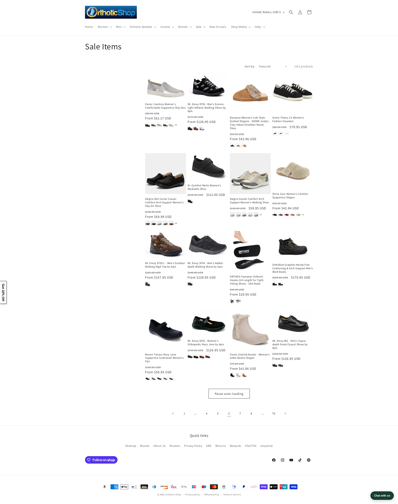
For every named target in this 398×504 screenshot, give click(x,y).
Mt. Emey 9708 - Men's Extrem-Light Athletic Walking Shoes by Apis (207, 108)
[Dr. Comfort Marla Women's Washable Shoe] (208, 166)
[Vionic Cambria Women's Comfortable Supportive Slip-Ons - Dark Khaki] (153, 124)
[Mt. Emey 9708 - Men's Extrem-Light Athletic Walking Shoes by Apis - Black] (190, 128)
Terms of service (232, 494)
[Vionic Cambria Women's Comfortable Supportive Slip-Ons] (165, 85)
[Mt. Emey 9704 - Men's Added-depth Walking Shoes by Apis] (208, 244)
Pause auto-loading (229, 394)
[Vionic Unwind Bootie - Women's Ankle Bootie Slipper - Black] (232, 375)
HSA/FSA (250, 446)
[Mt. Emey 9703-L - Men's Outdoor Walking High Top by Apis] (165, 244)
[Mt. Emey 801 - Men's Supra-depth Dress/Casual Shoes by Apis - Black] (274, 365)
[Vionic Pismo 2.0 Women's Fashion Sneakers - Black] (274, 133)
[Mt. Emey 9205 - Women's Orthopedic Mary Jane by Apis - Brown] (201, 356)
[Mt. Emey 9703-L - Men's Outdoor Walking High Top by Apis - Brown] (147, 283)
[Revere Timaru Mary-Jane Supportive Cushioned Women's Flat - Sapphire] (171, 378)
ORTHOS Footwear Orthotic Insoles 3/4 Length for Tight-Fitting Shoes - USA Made (247, 280)
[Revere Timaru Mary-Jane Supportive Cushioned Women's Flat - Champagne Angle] (153, 378)
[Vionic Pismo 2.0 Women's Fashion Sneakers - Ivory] (286, 133)
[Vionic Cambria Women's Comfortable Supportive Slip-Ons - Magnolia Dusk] (159, 124)
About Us (159, 446)
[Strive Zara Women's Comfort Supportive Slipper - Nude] (298, 214)
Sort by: (250, 66)
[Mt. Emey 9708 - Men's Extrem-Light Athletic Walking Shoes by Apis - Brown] (195, 128)
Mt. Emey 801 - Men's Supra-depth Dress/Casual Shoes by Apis (290, 344)
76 (273, 413)
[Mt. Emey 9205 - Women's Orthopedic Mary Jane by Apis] (208, 322)
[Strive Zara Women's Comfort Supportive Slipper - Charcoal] (280, 214)
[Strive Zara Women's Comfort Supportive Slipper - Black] (274, 214)
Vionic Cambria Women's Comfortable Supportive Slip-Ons (165, 106)
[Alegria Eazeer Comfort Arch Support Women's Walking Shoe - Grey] (238, 214)
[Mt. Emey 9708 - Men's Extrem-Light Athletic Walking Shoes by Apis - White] (201, 128)
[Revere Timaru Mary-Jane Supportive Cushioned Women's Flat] (165, 329)
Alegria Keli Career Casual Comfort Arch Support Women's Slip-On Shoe (164, 202)
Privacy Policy (193, 446)
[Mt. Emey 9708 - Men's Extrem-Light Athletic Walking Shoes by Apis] (208, 85)
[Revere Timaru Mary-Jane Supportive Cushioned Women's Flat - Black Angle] (147, 378)
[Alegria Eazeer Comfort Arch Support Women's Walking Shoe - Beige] (232, 214)
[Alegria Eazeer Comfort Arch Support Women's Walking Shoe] (250, 173)
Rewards (235, 446)
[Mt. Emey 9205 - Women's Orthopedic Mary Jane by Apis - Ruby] (207, 356)
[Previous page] (173, 413)
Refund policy (211, 494)
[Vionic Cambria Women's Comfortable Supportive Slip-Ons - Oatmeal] (171, 124)
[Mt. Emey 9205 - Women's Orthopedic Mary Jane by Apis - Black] (190, 356)
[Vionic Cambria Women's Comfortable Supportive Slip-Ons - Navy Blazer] (165, 124)
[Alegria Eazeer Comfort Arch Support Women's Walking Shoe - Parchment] (250, 214)
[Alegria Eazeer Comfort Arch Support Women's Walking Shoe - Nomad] (244, 214)
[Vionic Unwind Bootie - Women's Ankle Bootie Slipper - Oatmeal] (238, 375)
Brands (145, 446)
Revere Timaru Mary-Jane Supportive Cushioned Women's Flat (164, 358)
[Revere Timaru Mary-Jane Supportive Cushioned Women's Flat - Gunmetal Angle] (159, 378)
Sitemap (130, 446)
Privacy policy (192, 494)
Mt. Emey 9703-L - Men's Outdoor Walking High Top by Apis (165, 265)
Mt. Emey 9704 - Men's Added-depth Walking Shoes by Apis (206, 265)
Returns (220, 446)
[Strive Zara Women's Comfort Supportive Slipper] (292, 171)
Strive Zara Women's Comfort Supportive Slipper (290, 195)
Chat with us (382, 495)
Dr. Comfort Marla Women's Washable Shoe (204, 187)
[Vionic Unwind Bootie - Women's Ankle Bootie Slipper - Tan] (244, 375)
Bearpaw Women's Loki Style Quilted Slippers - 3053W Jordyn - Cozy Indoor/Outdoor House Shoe (250, 123)
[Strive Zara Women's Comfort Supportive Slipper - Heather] (292, 214)
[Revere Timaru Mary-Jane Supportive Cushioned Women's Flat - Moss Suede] (165, 378)
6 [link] (229, 413)
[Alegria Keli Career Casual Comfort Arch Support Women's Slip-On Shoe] (165, 173)
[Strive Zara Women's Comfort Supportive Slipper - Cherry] (286, 214)
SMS (208, 446)
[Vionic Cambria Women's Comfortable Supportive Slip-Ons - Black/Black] (147, 124)
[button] (104, 26)
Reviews (175, 446)
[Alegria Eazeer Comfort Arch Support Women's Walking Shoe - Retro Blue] (256, 214)
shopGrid (266, 446)
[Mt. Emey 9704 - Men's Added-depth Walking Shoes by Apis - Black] (190, 283)
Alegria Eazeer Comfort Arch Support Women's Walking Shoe (249, 200)
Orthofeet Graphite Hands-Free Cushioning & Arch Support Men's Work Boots (292, 268)
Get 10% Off (3, 292)
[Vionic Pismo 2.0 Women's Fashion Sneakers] (292, 92)
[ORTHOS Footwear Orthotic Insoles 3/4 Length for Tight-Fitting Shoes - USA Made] (250, 251)
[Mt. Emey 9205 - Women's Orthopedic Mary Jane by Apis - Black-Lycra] (195, 356)
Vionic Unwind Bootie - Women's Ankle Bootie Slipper (250, 356)
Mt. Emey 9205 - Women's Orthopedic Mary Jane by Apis (206, 342)
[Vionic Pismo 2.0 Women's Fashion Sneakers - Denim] (280, 133)
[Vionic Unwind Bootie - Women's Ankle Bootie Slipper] (250, 329)
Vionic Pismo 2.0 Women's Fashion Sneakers (288, 119)
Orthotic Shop (173, 494)
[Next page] (285, 413)
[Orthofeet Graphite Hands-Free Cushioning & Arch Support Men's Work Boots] (292, 245)
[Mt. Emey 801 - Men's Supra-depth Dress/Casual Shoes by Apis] (292, 322)
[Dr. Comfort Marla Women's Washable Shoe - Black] (190, 201)
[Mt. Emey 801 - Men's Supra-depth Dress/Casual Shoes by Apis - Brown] (280, 365)
